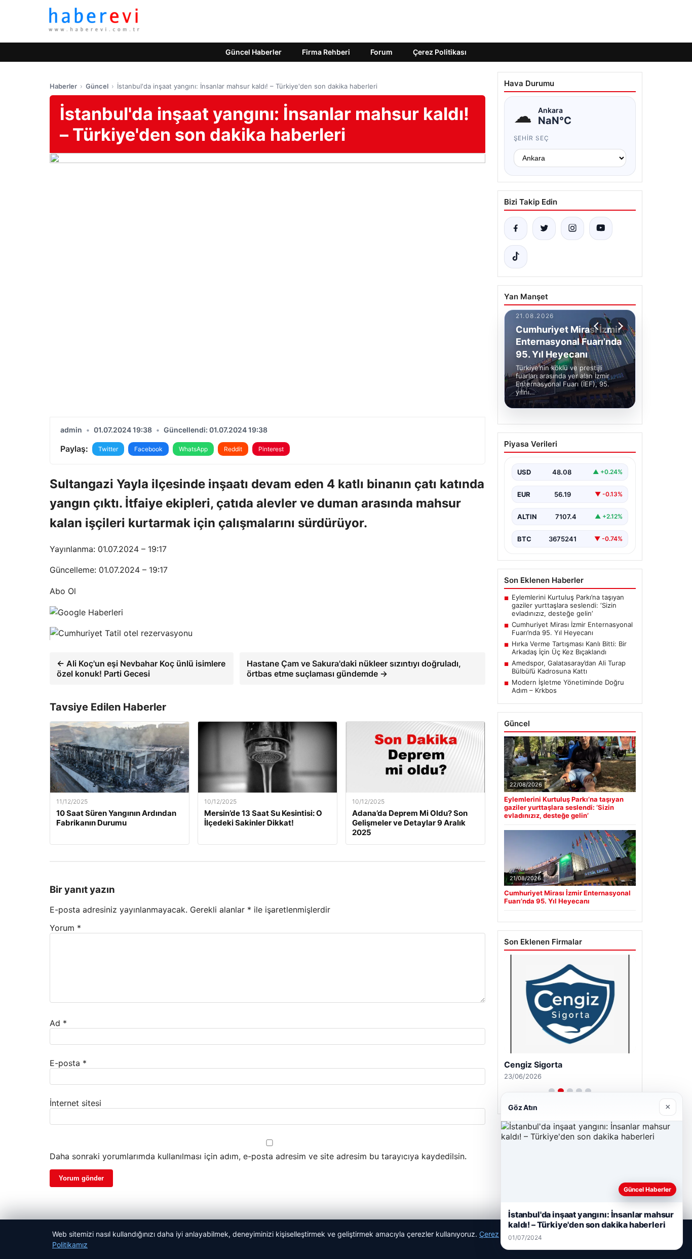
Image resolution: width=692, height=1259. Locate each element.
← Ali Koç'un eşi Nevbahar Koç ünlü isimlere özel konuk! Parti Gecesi (141, 668)
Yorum (65, 928)
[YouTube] (600, 228)
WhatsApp (193, 449)
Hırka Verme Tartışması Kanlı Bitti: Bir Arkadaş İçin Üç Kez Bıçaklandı (569, 648)
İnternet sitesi (75, 1103)
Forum (381, 52)
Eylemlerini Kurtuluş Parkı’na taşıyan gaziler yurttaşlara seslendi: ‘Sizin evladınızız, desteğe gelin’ (568, 605)
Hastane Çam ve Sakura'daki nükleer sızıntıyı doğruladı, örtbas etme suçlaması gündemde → (354, 668)
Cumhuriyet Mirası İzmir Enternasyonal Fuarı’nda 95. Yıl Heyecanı (572, 628)
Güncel (97, 86)
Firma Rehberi (326, 52)
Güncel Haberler (253, 52)
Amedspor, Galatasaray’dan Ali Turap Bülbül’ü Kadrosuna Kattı (569, 667)
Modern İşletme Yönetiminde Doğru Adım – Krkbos (568, 686)
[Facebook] (515, 228)
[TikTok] (515, 256)
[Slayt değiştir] (552, 1090)
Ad (58, 1023)
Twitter (108, 449)
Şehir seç (532, 138)
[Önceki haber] (597, 326)
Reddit (233, 449)
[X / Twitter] (544, 228)
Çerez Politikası (440, 52)
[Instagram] (572, 228)
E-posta (68, 1063)
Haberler (63, 86)
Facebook (148, 449)
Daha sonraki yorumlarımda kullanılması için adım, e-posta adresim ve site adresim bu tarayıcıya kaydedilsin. (258, 1156)
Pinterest (271, 449)
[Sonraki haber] (619, 326)
